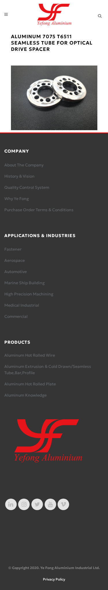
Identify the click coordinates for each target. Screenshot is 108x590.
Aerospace (14, 260)
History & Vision (19, 176)
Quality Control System (26, 187)
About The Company (23, 165)
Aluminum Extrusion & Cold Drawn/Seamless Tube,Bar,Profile (47, 369)
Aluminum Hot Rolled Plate (30, 384)
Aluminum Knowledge (25, 395)
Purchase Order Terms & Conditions (38, 209)
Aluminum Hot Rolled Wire (29, 355)
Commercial (16, 316)
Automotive (15, 271)
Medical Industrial (21, 305)
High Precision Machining (28, 294)
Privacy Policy (54, 579)
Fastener (13, 249)
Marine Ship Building (24, 282)
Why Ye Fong (16, 198)
